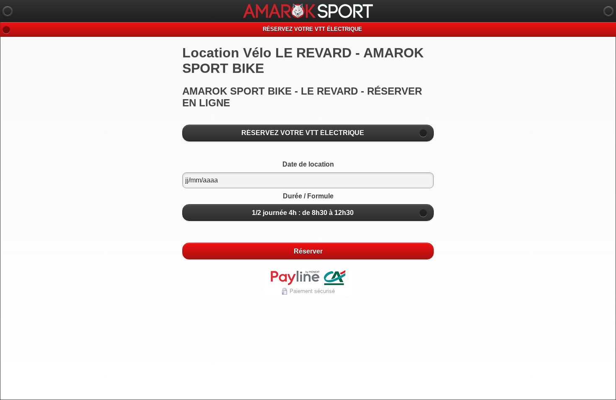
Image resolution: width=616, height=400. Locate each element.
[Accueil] (608, 11)
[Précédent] (7, 11)
